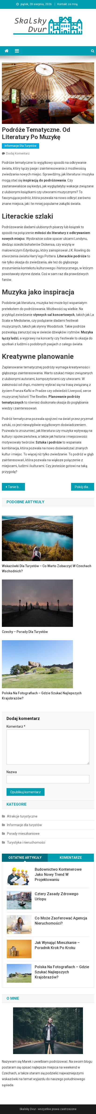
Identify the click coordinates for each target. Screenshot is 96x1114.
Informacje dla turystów (20, 145)
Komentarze (71, 857)
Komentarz (16, 726)
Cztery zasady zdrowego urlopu (57, 896)
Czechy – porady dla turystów (25, 632)
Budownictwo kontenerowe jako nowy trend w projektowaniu (58, 874)
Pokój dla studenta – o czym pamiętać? (84, 487)
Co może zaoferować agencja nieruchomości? (61, 920)
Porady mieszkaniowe (23, 833)
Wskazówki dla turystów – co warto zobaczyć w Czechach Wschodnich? (46, 568)
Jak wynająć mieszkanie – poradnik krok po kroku (57, 945)
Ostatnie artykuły (24, 857)
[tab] (25, 858)
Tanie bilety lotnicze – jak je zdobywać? (16, 487)
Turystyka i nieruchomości (26, 842)
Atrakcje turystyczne (22, 816)
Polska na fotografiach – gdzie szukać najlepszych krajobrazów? (42, 695)
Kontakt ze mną (67, 4)
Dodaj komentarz (18, 153)
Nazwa (12, 772)
